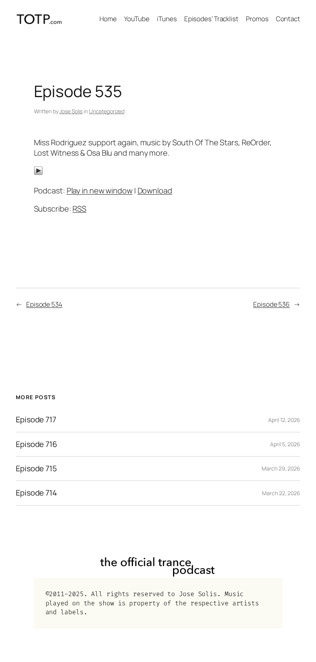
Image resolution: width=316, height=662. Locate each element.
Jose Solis (70, 111)
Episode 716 (36, 444)
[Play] (38, 172)
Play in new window (100, 190)
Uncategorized (106, 111)
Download (155, 190)
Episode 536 (271, 304)
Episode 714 (36, 493)
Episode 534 (44, 304)
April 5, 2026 (285, 444)
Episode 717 (36, 419)
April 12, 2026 (284, 419)
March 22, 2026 (281, 493)
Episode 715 (36, 468)
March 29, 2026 (281, 468)
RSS (79, 208)
